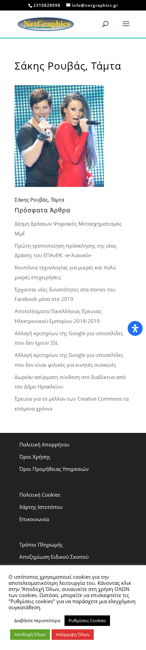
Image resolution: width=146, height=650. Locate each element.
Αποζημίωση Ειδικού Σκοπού (54, 556)
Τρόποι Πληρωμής (41, 544)
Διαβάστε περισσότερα (37, 620)
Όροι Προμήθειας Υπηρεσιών (54, 468)
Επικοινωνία (34, 519)
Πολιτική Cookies (39, 494)
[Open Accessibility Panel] (135, 328)
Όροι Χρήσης (34, 456)
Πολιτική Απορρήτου (44, 444)
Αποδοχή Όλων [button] (30, 634)
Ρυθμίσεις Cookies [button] (87, 620)
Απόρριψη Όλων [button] (73, 634)
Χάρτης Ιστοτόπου (40, 506)
